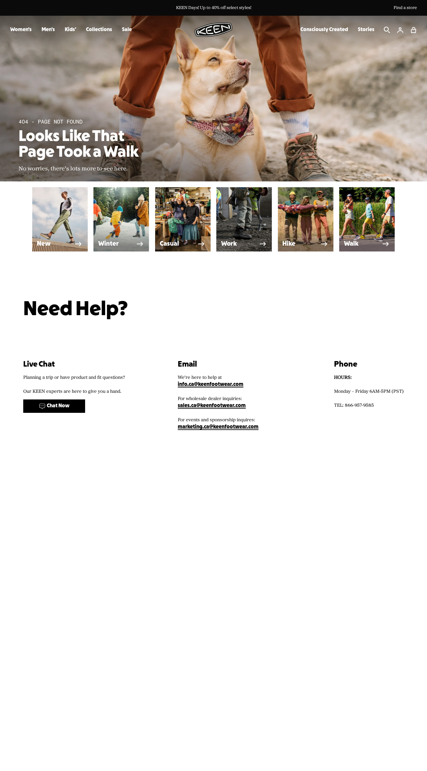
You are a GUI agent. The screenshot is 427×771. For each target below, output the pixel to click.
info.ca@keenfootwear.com (210, 384)
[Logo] (213, 29)
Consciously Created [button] (324, 29)
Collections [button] (99, 29)
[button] (413, 30)
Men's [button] (48, 29)
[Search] (387, 30)
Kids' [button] (70, 29)
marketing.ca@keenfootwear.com (218, 426)
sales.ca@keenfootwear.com (212, 405)
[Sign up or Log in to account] (400, 30)
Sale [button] (127, 29)
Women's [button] (21, 29)
